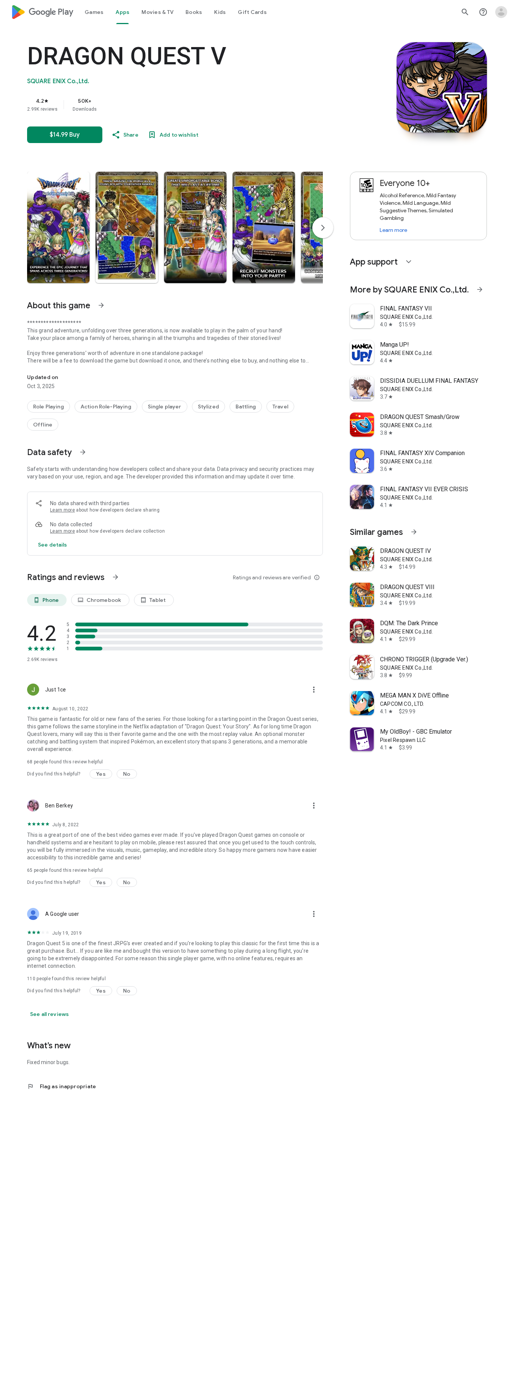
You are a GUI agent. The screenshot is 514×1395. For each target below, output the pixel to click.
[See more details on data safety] (52, 545)
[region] (177, 104)
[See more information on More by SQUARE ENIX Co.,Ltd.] (480, 289)
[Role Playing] (48, 406)
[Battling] (246, 406)
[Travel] (280, 406)
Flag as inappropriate (61, 1086)
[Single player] (164, 406)
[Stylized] (208, 406)
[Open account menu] (501, 12)
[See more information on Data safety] (83, 452)
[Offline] (42, 424)
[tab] (94, 12)
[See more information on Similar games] (414, 532)
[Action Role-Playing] (106, 406)
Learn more (62, 510)
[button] (58, 227)
